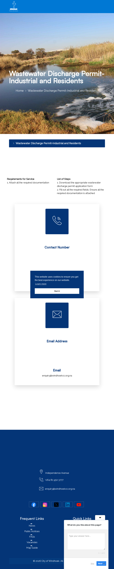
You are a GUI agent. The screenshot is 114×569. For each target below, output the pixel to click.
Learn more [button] (40, 284)
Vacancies (32, 542)
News (32, 525)
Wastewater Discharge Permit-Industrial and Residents (48, 143)
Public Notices (32, 531)
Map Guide (32, 547)
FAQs (32, 536)
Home (20, 90)
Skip (92, 563)
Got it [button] (57, 291)
